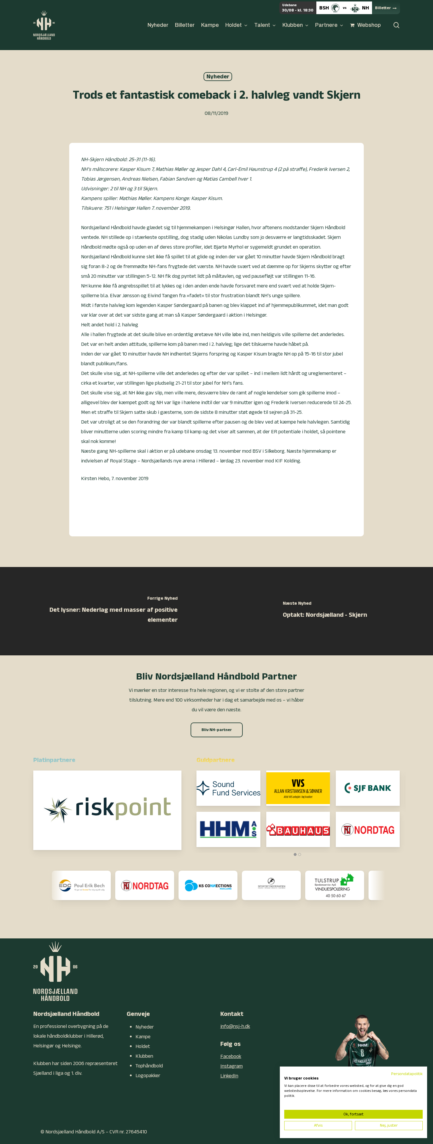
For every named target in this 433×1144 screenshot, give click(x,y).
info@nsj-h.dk (235, 1026)
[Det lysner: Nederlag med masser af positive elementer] (108, 611)
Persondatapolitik (407, 1074)
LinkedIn (229, 1075)
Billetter (383, 8)
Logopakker (147, 1075)
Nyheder (217, 76)
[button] (217, 730)
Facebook (230, 1056)
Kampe (143, 1036)
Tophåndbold (149, 1065)
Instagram (231, 1066)
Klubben (144, 1056)
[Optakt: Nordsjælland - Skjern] (324, 611)
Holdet (142, 1046)
